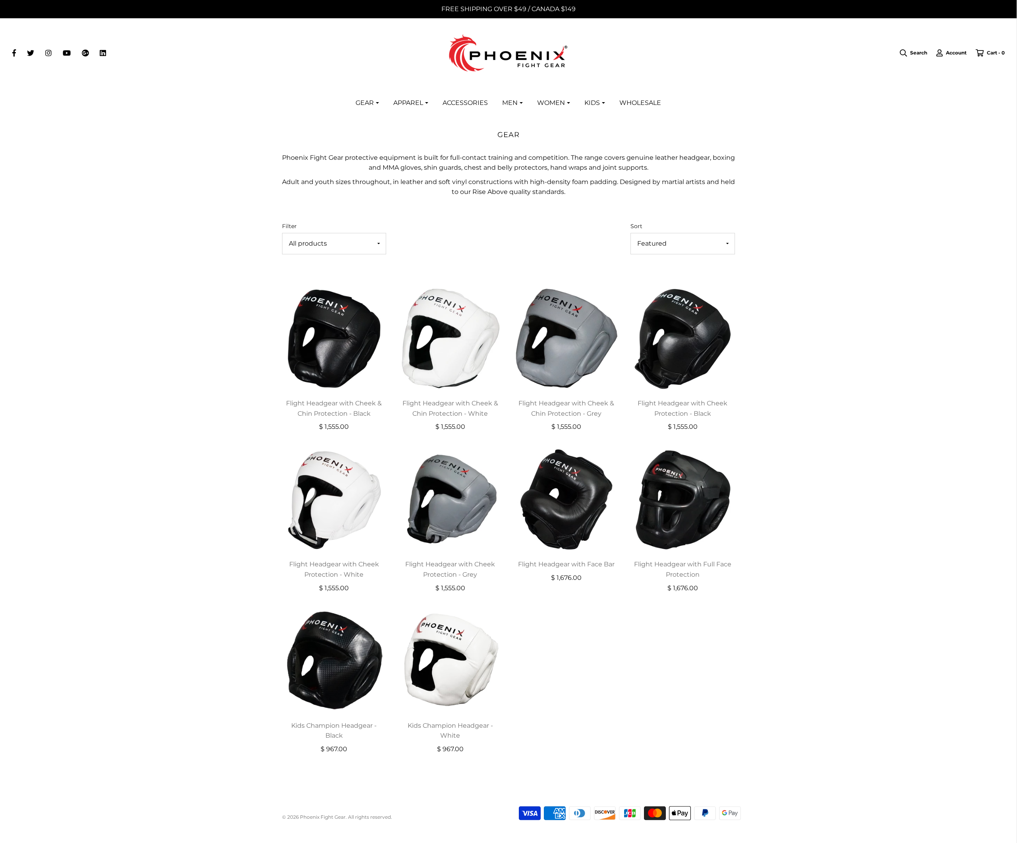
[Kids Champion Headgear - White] (450, 660)
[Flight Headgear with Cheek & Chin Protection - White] (450, 337)
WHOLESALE (640, 103)
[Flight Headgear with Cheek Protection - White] (334, 498)
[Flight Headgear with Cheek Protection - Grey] (450, 498)
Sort (636, 226)
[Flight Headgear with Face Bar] (566, 498)
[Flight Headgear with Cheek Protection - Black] (682, 337)
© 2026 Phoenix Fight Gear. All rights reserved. (337, 817)
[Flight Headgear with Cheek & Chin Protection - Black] (334, 337)
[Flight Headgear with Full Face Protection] (682, 498)
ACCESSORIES (465, 103)
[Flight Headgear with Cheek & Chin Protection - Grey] (566, 337)
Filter (289, 226)
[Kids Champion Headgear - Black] (334, 660)
